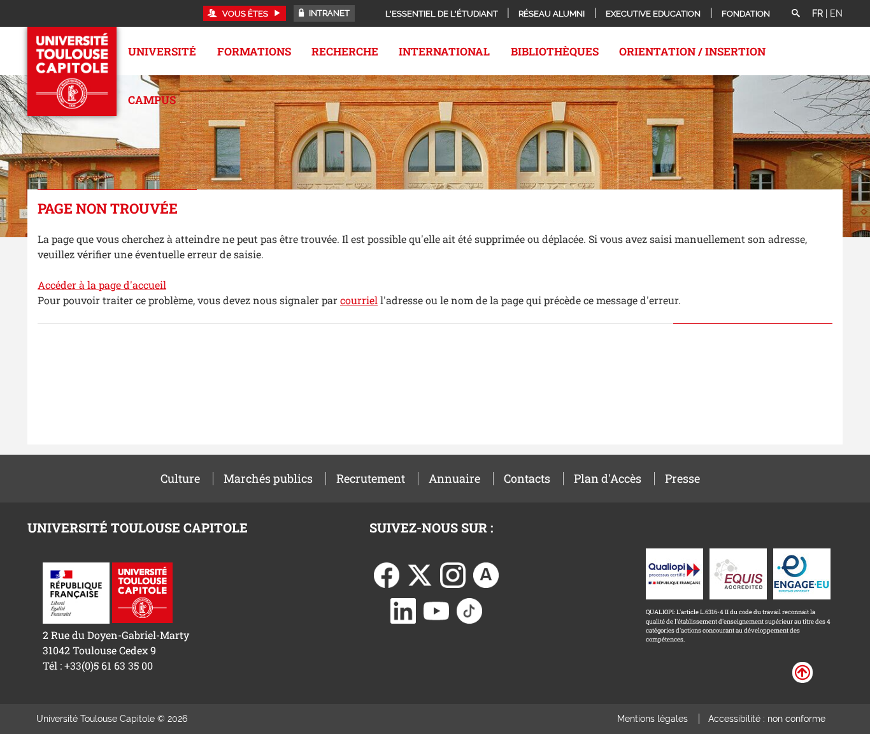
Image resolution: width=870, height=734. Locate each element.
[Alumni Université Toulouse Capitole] (486, 574)
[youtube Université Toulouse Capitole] (436, 610)
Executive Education (653, 13)
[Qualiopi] (674, 573)
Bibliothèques (555, 51)
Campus (152, 99)
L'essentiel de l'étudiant (441, 13)
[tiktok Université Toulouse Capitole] (469, 610)
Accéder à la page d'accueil (102, 284)
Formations (254, 51)
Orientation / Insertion (692, 51)
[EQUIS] (738, 573)
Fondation (746, 13)
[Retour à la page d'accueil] (72, 71)
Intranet (328, 13)
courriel (359, 300)
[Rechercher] (795, 14)
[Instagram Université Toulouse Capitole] (453, 574)
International (444, 51)
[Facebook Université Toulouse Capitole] (386, 574)
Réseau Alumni (551, 13)
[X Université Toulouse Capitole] (419, 574)
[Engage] (802, 573)
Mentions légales (652, 719)
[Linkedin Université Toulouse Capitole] (403, 610)
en (836, 13)
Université (162, 51)
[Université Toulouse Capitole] (142, 591)
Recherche (344, 51)
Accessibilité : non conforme (766, 719)
